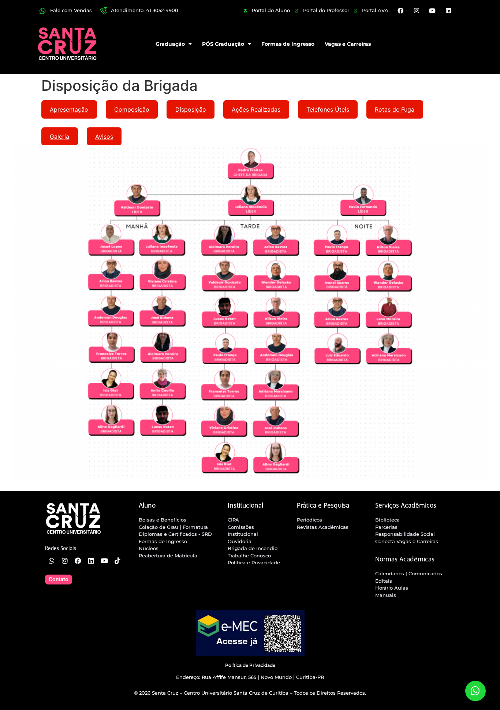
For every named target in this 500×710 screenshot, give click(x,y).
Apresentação (69, 109)
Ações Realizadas (256, 109)
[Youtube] (432, 11)
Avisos (104, 136)
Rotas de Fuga (394, 109)
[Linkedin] (448, 11)
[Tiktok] (117, 560)
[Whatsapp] (51, 560)
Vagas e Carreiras (348, 44)
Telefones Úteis (327, 109)
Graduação (170, 44)
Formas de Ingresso (287, 44)
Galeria (59, 136)
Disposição (190, 109)
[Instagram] (416, 11)
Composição (131, 109)
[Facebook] (400, 11)
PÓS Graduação (223, 44)
